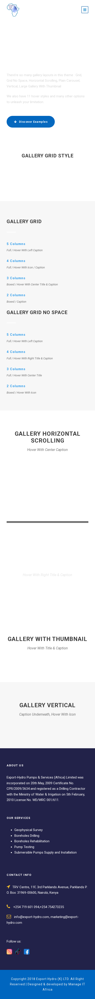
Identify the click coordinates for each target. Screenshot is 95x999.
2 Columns (16, 295)
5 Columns (16, 244)
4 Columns (16, 261)
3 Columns (16, 278)
